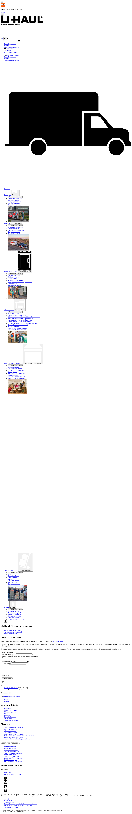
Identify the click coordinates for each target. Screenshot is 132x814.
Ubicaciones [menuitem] (9, 49)
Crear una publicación (10, 633)
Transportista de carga (12, 774)
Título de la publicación (9, 654)
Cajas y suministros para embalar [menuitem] (13, 363)
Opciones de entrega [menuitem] (13, 277)
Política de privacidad (10, 800)
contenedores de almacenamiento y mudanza (19, 736)
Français (6, 699)
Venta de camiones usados (11, 751)
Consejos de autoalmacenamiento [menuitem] (17, 328)
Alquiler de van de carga (11, 729)
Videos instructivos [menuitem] (13, 228)
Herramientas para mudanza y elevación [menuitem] (19, 373)
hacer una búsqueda (57, 641)
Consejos (7, 715)
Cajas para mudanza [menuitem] (13, 367)
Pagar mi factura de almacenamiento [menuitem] (18, 325)
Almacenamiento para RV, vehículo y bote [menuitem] (20, 320)
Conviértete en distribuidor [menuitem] (11, 47)
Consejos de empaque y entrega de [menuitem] (20, 282)
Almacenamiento (19, 310)
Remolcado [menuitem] (7, 223)
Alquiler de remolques (10, 732)
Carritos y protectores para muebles (14, 734)
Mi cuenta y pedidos (10, 712)
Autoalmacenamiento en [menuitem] (17, 315)
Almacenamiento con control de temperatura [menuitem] (20, 318)
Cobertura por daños (10, 754)
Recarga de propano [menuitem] (13, 611)
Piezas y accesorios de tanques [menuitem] (16, 619)
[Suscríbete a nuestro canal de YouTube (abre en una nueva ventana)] (5, 791)
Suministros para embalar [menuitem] (15, 368)
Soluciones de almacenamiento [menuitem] (16, 376)
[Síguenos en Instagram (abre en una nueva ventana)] (5, 781)
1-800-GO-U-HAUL (10, 688)
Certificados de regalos (10, 760)
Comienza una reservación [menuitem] (15, 198)
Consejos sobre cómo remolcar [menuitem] (16, 230)
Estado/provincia (7, 661)
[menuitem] (24, 200)
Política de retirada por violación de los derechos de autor (20, 804)
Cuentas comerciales (10, 746)
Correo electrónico (7, 658)
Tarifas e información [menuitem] (14, 275)
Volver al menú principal (15, 196)
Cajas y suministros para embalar (33, 363)
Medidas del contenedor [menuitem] (14, 285)
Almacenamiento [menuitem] (9, 310)
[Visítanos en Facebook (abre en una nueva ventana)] (5, 778)
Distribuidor (7, 772)
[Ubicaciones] (7, 38)
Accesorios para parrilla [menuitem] (14, 613)
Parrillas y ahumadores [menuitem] (14, 614)
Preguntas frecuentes (14, 203)
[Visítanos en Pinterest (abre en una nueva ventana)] (5, 784)
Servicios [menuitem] (10, 579)
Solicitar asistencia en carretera (11, 696)
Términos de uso (9, 802)
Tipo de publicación (8, 656)
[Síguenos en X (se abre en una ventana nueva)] (5, 789)
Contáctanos (7, 709)
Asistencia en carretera (10, 710)
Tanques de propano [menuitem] (13, 617)
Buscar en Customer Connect (12, 630)
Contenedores (24, 271)
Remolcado (18, 223)
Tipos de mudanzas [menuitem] (13, 580)
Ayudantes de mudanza (25, 570)
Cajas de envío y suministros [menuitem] (16, 370)
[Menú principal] (2, 14)
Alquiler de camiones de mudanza (14, 727)
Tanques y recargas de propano (13, 756)
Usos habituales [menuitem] (12, 278)
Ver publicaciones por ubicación (13, 632)
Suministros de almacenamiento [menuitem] (17, 329)
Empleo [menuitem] (6, 45)
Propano (12, 607)
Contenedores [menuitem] (10, 271)
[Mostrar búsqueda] (5, 38)
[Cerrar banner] (2, 2)
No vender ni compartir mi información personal (18, 805)
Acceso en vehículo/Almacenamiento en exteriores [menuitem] (22, 323)
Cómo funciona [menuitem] (12, 577)
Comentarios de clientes (11, 720)
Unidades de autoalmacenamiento (13, 737)
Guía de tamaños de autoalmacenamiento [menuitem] (19, 321)
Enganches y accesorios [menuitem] (14, 233)
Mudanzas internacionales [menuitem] (15, 280)
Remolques (7, 195)
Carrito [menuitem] (8, 50)
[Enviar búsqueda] (19, 41)
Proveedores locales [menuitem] (13, 576)
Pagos (6, 713)
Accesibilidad (8, 718)
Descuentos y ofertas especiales (13, 761)
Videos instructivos (13, 200)
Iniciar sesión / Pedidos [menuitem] (10, 52)
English (6, 701)
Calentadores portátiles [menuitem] (14, 616)
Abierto (3, 12)
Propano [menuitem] (6, 607)
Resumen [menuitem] (10, 574)
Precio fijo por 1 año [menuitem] (10, 44)
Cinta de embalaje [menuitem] (13, 375)
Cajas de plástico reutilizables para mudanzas (17, 739)
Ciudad (4, 660)
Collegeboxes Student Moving (13, 758)
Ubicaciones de (11, 807)
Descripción (5, 675)
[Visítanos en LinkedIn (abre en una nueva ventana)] (5, 786)
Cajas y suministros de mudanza (13, 753)
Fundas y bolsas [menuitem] (12, 372)
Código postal (6, 663)
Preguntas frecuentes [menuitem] (14, 232)
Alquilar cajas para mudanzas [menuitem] (16, 378)
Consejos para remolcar (14, 202)
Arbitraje (6, 799)
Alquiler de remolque (10, 731)
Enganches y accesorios (14, 205)
